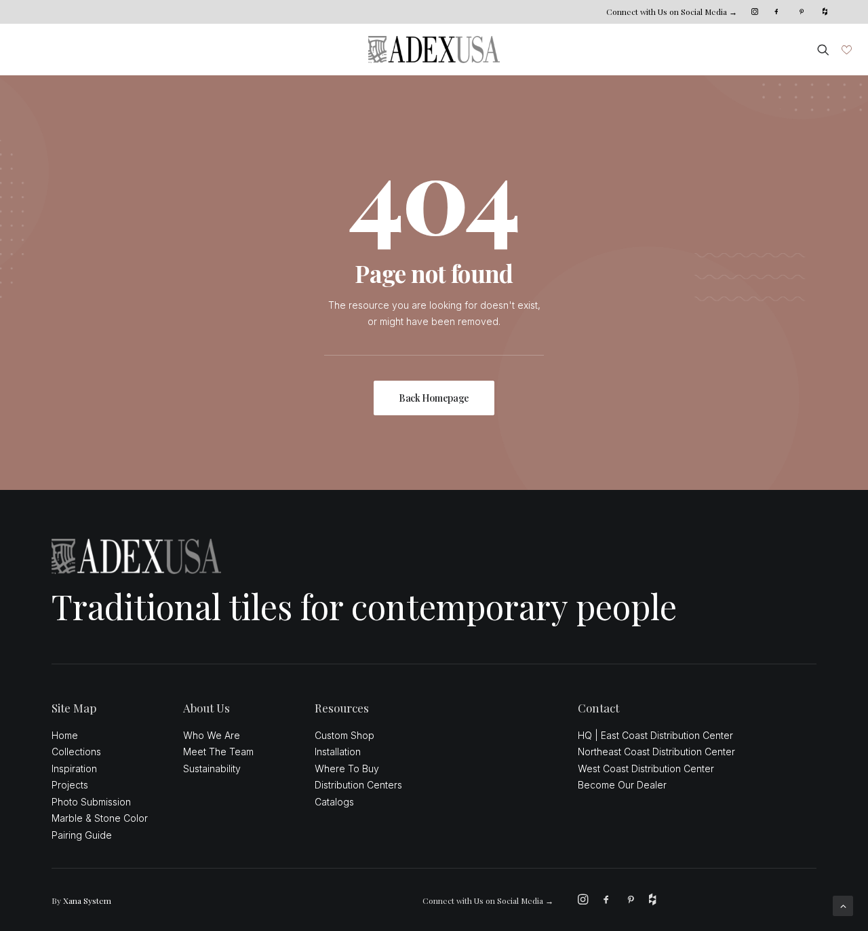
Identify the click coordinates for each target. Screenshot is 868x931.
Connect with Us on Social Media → (671, 11)
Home (65, 735)
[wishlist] (845, 49)
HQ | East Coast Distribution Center (655, 735)
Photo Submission (91, 802)
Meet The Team (218, 751)
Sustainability (212, 768)
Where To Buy (347, 768)
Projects (70, 785)
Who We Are (211, 735)
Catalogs (334, 802)
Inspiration (74, 768)
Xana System (87, 900)
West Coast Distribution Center (646, 768)
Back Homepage (434, 398)
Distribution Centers (358, 785)
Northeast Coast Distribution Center (656, 751)
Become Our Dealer (622, 785)
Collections (76, 751)
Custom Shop (344, 735)
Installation (338, 751)
